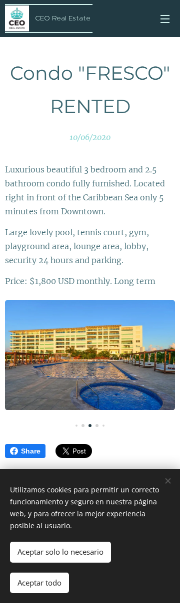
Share (30, 451)
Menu (165, 18)
